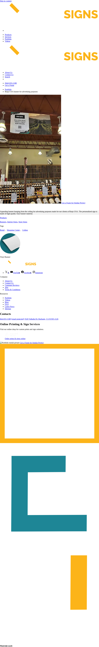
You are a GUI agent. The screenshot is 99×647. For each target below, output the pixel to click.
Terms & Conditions (12, 290)
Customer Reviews (12, 285)
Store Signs (22, 222)
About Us (8, 72)
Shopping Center (13, 230)
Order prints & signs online (15, 339)
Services (8, 37)
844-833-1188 (5, 319)
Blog (7, 302)
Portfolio (8, 39)
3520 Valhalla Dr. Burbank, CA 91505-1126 (41, 319)
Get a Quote (9, 85)
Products (8, 35)
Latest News (9, 307)
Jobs (6, 287)
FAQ (7, 304)
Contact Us (9, 75)
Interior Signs (12, 222)
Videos (7, 41)
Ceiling (25, 230)
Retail (2, 230)
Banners (3, 222)
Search (7, 77)
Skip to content (5, 1)
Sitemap (8, 309)
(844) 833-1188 (11, 83)
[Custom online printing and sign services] (11, 336)
